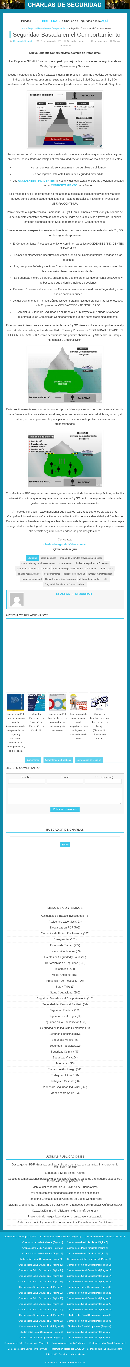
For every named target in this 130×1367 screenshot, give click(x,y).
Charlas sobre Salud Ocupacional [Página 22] (89, 1293)
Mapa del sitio (77, 1354)
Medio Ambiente (61, 974)
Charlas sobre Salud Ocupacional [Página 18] (40, 1281)
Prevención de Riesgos (60, 980)
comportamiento (52, 574)
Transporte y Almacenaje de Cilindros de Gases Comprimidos (65, 1198)
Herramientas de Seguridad (61, 963)
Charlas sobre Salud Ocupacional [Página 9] (26, 1343)
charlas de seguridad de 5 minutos (92, 563)
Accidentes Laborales (62, 921)
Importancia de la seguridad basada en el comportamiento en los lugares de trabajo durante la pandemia (78, 726)
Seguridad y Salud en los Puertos (65, 1172)
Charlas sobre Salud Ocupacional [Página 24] (89, 1298)
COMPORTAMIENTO (64, 185)
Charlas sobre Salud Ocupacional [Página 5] (41, 1332)
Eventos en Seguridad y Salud (62, 957)
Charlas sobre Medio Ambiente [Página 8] (42, 1253)
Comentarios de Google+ (89, 760)
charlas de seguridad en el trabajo (33, 568)
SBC (106, 579)
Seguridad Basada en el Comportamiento (65, 584)
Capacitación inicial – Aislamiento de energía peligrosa (65, 1210)
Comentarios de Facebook (58, 760)
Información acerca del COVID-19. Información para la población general (86, 1349)
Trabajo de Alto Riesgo (61, 1069)
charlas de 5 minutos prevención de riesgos (81, 558)
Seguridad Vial (62, 1057)
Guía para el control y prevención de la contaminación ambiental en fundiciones (65, 1222)
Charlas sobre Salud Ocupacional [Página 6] (88, 1332)
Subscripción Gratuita (56, 1354)
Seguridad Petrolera (61, 1045)
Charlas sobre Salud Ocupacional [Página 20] (89, 1287)
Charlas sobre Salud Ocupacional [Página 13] (89, 1265)
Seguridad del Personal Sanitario (62, 1004)
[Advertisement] (65, 654)
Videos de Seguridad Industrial (61, 1087)
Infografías (61, 968)
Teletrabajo (62, 1063)
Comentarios (33, 760)
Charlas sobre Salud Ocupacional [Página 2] (40, 1287)
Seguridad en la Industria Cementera (62, 1028)
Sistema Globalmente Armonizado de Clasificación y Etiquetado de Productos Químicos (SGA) (65, 1204)
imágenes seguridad (32, 579)
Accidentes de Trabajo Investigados (62, 915)
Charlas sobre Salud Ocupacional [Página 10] (41, 1259)
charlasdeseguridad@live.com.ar (65, 544)
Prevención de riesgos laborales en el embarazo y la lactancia (65, 1216)
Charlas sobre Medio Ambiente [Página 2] (60, 1236)
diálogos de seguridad (74, 574)
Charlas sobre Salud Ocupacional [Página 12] (40, 1265)
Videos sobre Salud (62, 1093)
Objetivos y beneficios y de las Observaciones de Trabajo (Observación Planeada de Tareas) (99, 726)
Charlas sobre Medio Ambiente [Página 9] (87, 1253)
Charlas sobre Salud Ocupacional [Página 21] (40, 1293)
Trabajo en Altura (61, 1075)
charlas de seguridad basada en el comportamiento (46, 563)
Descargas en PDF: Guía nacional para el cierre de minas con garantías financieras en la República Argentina (65, 1165)
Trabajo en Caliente (62, 1081)
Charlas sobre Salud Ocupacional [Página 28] (89, 1309)
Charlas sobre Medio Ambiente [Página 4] (42, 1242)
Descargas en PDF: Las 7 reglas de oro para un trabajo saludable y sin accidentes (57, 722)
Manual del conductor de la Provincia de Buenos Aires (65, 1187)
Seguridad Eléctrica (61, 1010)
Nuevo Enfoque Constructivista (60, 579)
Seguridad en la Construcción (61, 1022)
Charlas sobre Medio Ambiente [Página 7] (87, 1248)
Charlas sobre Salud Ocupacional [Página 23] (40, 1298)
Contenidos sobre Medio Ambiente (68, 1343)
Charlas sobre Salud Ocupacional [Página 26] (89, 1304)
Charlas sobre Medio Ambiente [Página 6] (42, 1248)
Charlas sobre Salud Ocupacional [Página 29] (41, 1315)
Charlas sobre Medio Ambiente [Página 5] (87, 1242)
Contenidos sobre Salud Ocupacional (107, 1343)
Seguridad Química (62, 1051)
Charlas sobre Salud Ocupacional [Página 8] (88, 1337)
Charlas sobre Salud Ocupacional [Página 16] (40, 1276)
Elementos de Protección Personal (61, 933)
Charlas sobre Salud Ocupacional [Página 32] (41, 1326)
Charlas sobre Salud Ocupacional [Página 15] (89, 1270)
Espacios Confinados (62, 951)
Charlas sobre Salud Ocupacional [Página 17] (89, 1276)
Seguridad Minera (62, 1039)
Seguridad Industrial (61, 1033)
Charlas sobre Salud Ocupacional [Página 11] (89, 1259)
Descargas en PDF (61, 927)
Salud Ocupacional (61, 992)
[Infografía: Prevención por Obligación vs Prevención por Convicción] (36, 702)
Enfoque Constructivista (100, 574)
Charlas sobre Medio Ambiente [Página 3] (105, 1236)
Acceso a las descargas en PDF (20, 1236)
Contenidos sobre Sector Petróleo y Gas (27, 1349)
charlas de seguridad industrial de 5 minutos (74, 568)
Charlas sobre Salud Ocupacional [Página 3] (89, 1315)
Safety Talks (63, 986)
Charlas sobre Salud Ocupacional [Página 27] (40, 1309)
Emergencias (62, 939)
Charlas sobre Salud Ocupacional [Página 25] (40, 1304)
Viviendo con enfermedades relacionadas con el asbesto (65, 1192)
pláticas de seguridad (89, 579)
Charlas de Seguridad (23, 41)
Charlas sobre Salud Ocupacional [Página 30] (40, 1321)
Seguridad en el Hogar (62, 1016)
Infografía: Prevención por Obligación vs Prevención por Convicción (36, 722)
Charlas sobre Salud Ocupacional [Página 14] (40, 1270)
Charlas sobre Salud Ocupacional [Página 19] (89, 1281)
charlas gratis (106, 568)
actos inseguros (48, 558)
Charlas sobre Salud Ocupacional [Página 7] (41, 1337)
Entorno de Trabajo (61, 945)
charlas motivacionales (29, 574)
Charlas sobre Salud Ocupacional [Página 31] (89, 1321)
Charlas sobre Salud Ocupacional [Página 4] (89, 1326)
